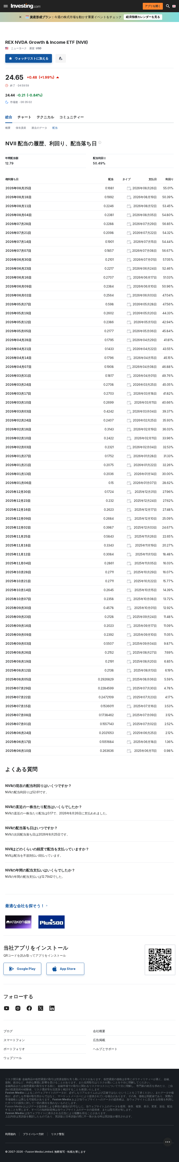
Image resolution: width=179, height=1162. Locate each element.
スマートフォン (14, 1040)
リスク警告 (57, 1134)
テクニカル (45, 117)
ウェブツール (12, 1058)
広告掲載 (99, 1040)
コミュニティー (71, 117)
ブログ (8, 1031)
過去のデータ (39, 127)
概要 (7, 127)
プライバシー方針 (33, 1134)
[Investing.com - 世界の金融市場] (25, 6)
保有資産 (21, 127)
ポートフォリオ (14, 1049)
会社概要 (99, 1031)
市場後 (14, 102)
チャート (24, 117)
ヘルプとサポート (105, 1049)
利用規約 (10, 1134)
